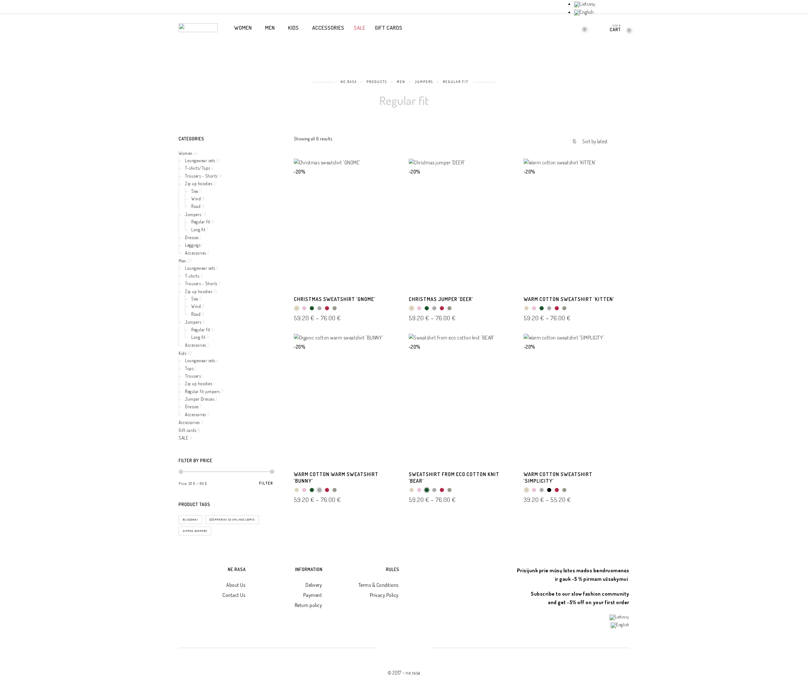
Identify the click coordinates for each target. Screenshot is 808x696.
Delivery (314, 585)
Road (195, 206)
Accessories (195, 253)
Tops (189, 368)
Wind (196, 198)
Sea (194, 191)
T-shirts (192, 276)
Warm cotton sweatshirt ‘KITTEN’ (569, 299)
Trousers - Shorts (201, 176)
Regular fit (200, 221)
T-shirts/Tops (197, 168)
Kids (182, 353)
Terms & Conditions (379, 585)
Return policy (308, 605)
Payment (312, 595)
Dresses (192, 237)
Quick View (389, 172)
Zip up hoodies (198, 183)
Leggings (192, 245)
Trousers (193, 376)
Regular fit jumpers (202, 391)
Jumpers (193, 214)
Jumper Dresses (199, 399)
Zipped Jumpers (195, 531)
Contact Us (234, 595)
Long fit (198, 229)
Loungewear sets (200, 160)
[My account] (599, 27)
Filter (266, 483)
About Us (235, 585)
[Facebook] (607, 7)
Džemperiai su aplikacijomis (232, 519)
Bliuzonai (190, 519)
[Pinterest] (618, 7)
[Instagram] (628, 7)
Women (186, 153)
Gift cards (187, 430)
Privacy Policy (384, 595)
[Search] (564, 27)
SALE (183, 437)
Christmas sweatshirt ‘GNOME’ (334, 299)
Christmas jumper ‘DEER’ (441, 299)
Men (182, 260)
